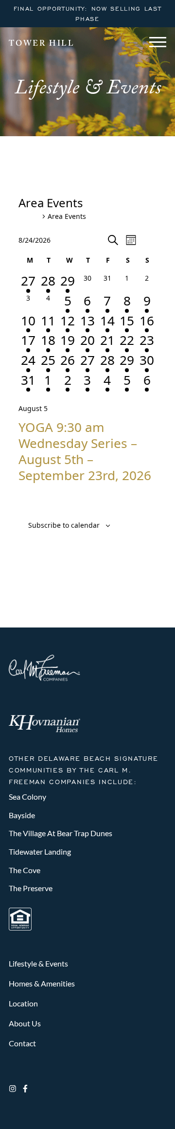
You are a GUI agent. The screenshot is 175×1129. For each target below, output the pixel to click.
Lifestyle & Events (38, 963)
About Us (25, 1023)
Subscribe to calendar (64, 525)
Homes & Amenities (42, 983)
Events (29, 216)
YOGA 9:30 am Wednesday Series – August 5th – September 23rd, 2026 (84, 451)
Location (23, 1003)
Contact (22, 1043)
